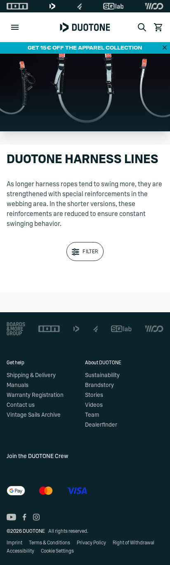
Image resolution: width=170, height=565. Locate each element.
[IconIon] (17, 6)
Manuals (17, 385)
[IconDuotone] (52, 6)
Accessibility (20, 550)
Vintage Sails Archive (34, 415)
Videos (94, 405)
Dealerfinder (101, 425)
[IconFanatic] (79, 6)
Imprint (14, 542)
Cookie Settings (57, 550)
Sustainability (102, 375)
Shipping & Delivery (31, 375)
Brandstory (99, 385)
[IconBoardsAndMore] (16, 328)
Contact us (21, 405)
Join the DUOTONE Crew (37, 456)
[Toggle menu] (15, 27)
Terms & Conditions (49, 542)
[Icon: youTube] (11, 517)
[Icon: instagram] (36, 517)
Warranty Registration (35, 395)
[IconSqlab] (113, 6)
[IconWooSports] (154, 6)
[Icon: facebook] (24, 517)
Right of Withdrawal (133, 542)
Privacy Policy (91, 542)
